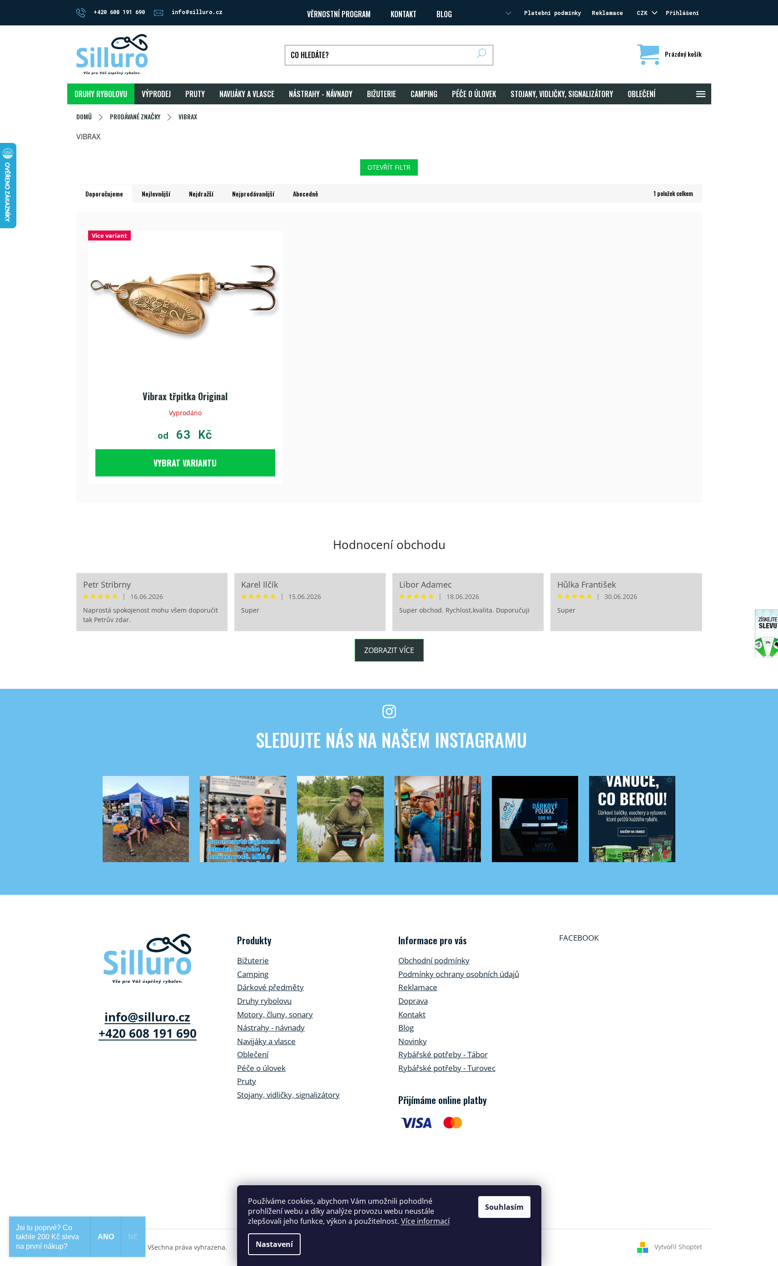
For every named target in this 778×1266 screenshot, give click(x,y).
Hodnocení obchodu (389, 544)
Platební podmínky (552, 12)
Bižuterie (253, 960)
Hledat (481, 55)
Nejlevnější (156, 193)
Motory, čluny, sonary (275, 1014)
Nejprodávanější (253, 193)
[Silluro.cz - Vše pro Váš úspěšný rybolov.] (147, 959)
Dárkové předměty (270, 987)
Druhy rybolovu (264, 1001)
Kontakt (412, 1014)
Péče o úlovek (261, 1068)
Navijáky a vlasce (266, 1041)
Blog (444, 14)
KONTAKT (403, 14)
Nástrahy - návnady (271, 1027)
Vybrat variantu (185, 463)
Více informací (425, 1221)
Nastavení (274, 1244)
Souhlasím (504, 1207)
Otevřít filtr (389, 167)
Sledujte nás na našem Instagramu (391, 739)
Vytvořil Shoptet (678, 1246)
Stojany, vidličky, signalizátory (288, 1094)
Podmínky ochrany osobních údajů (458, 974)
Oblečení (252, 1054)
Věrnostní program (339, 14)
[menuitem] (100, 93)
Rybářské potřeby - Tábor (443, 1054)
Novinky (412, 1041)
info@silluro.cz (147, 1017)
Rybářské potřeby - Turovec (447, 1068)
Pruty (246, 1081)
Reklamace (607, 12)
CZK (643, 12)
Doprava (413, 1001)
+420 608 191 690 (148, 1033)
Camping (252, 974)
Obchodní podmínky (434, 960)
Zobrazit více (389, 650)
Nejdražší (201, 193)
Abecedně (305, 193)
